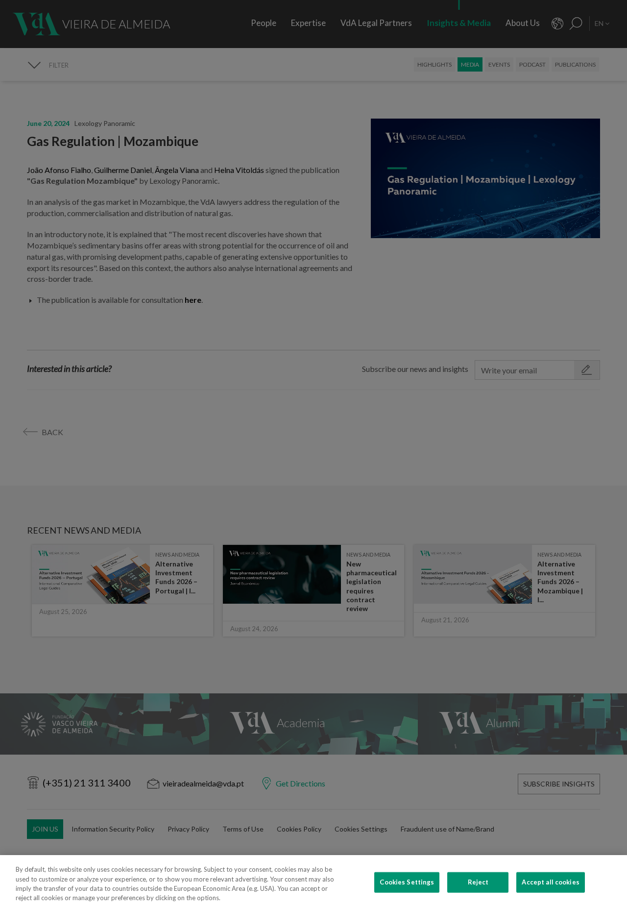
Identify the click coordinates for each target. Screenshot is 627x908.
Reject (478, 882)
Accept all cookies (550, 882)
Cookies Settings (407, 882)
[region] (313, 881)
